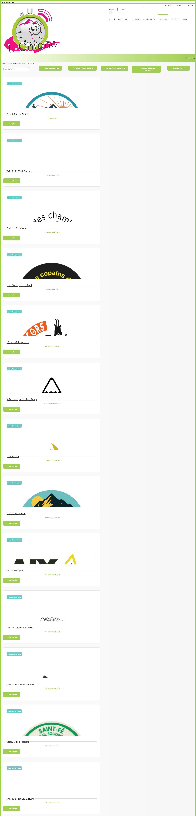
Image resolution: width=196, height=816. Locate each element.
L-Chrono (14, 63)
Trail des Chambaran (17, 228)
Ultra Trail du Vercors (18, 342)
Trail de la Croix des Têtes (19, 627)
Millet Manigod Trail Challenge (22, 399)
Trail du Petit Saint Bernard (20, 798)
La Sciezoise (13, 456)
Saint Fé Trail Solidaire (18, 741)
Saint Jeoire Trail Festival (19, 171)
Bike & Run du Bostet (17, 114)
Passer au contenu (7, 2)
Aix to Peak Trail (15, 570)
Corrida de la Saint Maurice (20, 684)
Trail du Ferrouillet (16, 513)
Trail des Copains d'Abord (19, 285)
